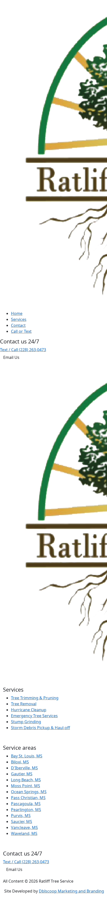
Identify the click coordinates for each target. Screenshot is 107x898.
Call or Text (21, 331)
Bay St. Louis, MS (26, 756)
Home (16, 313)
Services (18, 319)
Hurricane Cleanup (28, 709)
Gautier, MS (21, 774)
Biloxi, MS (20, 762)
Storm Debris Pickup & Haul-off (40, 727)
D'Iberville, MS (24, 768)
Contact (18, 325)
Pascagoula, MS (26, 803)
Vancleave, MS (24, 827)
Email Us (11, 357)
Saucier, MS (21, 821)
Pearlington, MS (26, 809)
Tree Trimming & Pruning (34, 698)
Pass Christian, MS (28, 797)
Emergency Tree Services (34, 715)
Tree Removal (23, 704)
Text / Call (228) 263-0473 (23, 349)
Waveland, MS (24, 833)
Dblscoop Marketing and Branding (71, 891)
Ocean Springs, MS (29, 791)
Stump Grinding (26, 721)
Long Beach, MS (26, 780)
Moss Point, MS (25, 785)
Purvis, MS (21, 815)
